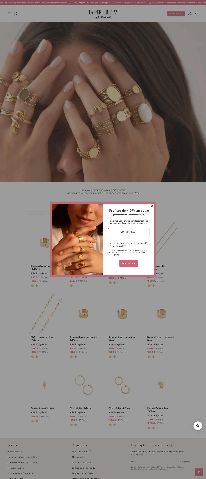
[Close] (152, 206)
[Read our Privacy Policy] (147, 250)
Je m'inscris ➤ (128, 263)
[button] (197, 425)
